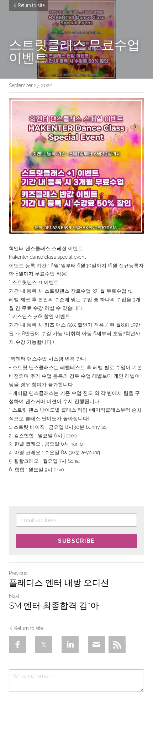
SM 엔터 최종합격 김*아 (54, 605)
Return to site (31, 5)
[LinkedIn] (70, 644)
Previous (18, 573)
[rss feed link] (117, 644)
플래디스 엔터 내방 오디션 (59, 582)
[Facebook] (17, 644)
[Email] (96, 644)
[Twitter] (43, 644)
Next (14, 596)
